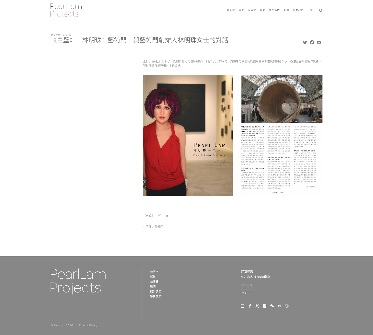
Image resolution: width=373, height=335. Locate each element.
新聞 (262, 10)
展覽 (241, 10)
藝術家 (231, 10)
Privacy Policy (88, 325)
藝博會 (252, 10)
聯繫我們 (298, 10)
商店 (286, 10)
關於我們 (274, 10)
